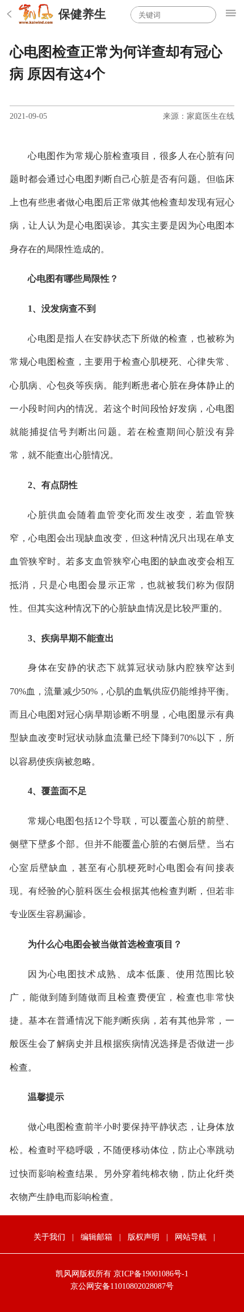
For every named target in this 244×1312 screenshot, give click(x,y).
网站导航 (191, 1237)
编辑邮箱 (96, 1237)
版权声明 (143, 1237)
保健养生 (82, 14)
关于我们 (49, 1237)
